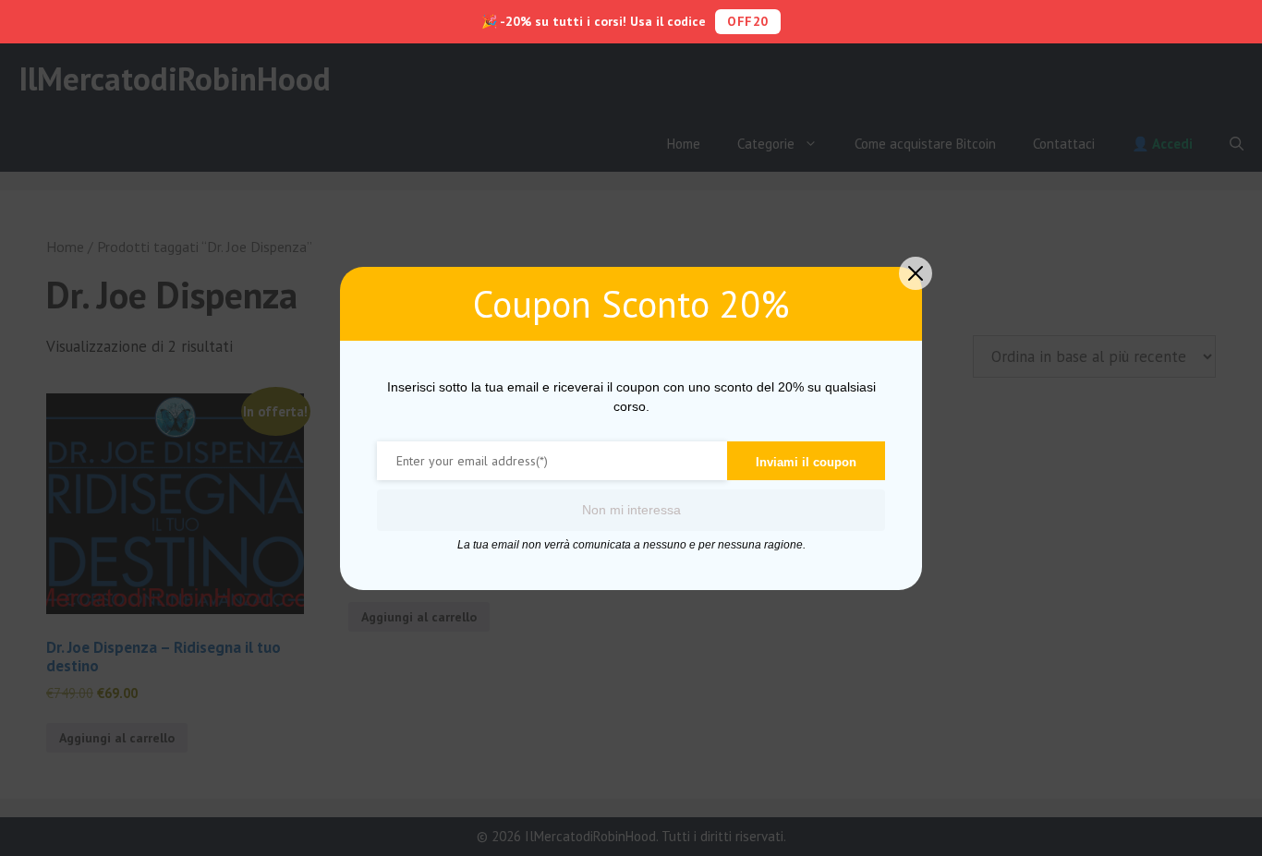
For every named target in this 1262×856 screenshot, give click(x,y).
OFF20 (748, 21)
